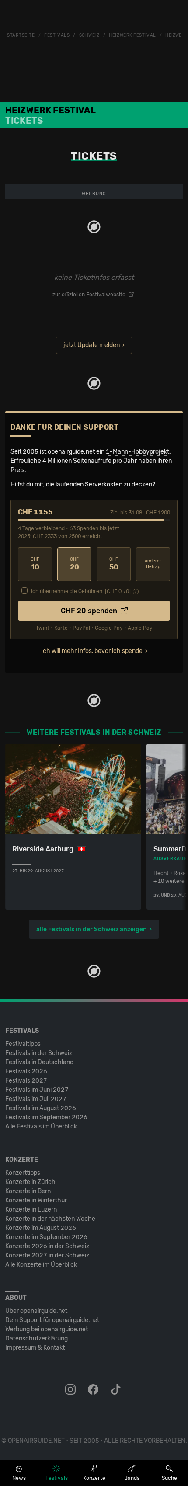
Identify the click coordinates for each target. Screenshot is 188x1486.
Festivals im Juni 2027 (37, 1090)
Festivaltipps (23, 1044)
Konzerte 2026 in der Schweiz (47, 1246)
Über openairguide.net (36, 1311)
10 (35, 564)
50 (113, 564)
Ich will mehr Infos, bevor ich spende (92, 651)
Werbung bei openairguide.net (46, 1329)
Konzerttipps (22, 1173)
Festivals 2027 (26, 1080)
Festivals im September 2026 (46, 1117)
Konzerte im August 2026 (40, 1228)
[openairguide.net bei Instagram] (71, 1390)
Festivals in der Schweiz (38, 1053)
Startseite (21, 35)
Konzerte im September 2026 (46, 1237)
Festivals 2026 (26, 1071)
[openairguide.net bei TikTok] (117, 1390)
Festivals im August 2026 (40, 1108)
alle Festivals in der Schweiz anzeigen (91, 929)
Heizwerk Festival (132, 35)
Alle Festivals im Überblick (41, 1126)
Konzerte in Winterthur (36, 1200)
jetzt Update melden (91, 345)
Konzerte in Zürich (30, 1182)
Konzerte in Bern (28, 1191)
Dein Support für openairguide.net (52, 1320)
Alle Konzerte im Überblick (41, 1264)
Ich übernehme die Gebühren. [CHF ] (81, 591)
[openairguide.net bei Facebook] (94, 1390)
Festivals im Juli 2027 (35, 1099)
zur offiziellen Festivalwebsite (89, 295)
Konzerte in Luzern (31, 1209)
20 (74, 564)
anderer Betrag (153, 564)
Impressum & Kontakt (35, 1347)
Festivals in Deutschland (39, 1062)
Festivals (57, 35)
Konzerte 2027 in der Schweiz (47, 1255)
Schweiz (89, 35)
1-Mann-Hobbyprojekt (137, 451)
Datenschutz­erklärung (36, 1338)
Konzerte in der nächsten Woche (50, 1218)
